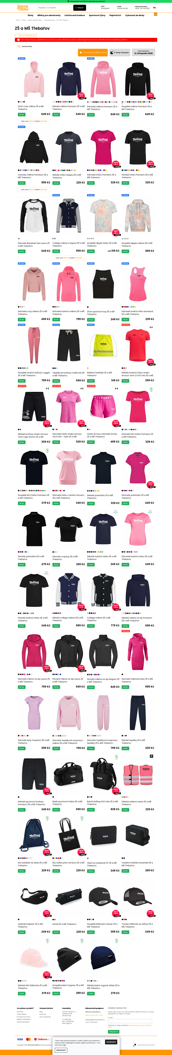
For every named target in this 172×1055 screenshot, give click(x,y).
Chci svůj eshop (45, 1017)
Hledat (80, 7)
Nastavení (61, 1050)
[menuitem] (30, 15)
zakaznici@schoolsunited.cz (95, 1020)
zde (64, 1045)
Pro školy (20, 1012)
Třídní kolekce (22, 1014)
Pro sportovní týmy (23, 1017)
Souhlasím (111, 1042)
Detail (21, 115)
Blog (41, 1012)
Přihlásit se (114, 1032)
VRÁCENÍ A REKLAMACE (92, 1012)
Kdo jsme (43, 1014)
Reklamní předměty (24, 1019)
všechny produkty (23, 1022)
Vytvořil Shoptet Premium (146, 1045)
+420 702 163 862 (142, 8)
